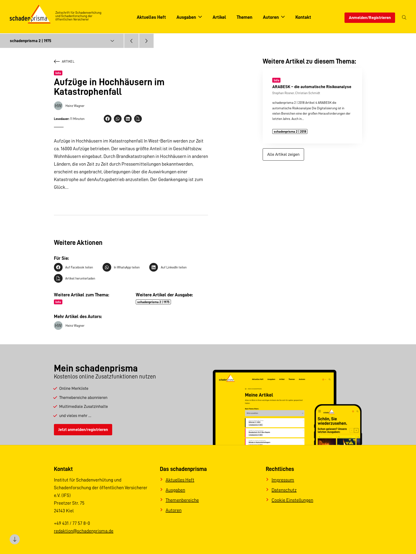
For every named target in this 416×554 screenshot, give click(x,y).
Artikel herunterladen (80, 278)
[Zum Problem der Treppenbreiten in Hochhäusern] (146, 41)
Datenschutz (284, 490)
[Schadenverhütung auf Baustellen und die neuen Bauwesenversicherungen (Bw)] (131, 41)
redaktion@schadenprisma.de (83, 530)
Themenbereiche (182, 500)
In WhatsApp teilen (127, 267)
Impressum (283, 479)
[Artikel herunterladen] (138, 119)
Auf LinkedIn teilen (173, 267)
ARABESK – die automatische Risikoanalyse (311, 87)
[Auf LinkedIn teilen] (128, 119)
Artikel (68, 61)
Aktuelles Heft (180, 479)
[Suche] (404, 17)
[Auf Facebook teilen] (107, 119)
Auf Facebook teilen (79, 267)
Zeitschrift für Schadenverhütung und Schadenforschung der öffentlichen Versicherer (78, 16)
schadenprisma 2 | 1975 (153, 302)
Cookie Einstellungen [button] (292, 500)
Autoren (174, 510)
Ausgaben (175, 490)
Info (58, 73)
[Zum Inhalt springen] (15, 539)
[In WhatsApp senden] (118, 119)
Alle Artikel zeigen (283, 154)
